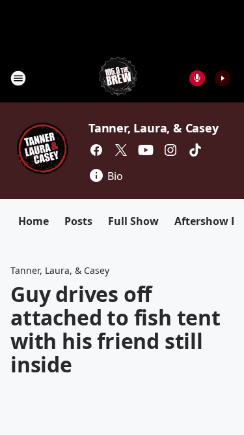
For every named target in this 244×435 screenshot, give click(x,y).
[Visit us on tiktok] (195, 150)
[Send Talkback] (197, 78)
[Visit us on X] (121, 150)
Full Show (133, 221)
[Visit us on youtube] (146, 150)
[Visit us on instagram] (170, 150)
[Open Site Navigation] (18, 78)
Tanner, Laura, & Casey (153, 128)
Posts (78, 221)
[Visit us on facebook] (96, 150)
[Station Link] (118, 78)
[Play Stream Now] (222, 78)
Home (33, 221)
